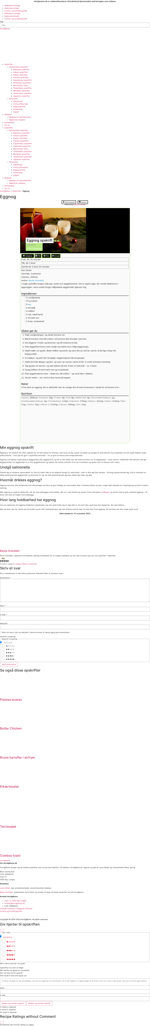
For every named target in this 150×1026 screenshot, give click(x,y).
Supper (16, 112)
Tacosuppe (8, 826)
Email (57, 256)
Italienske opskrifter (21, 69)
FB (39, 256)
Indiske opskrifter (20, 72)
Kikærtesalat (9, 786)
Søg (1, 21)
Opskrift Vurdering (7, 636)
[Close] (2, 930)
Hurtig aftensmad (20, 104)
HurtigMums (5, 29)
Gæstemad (17, 101)
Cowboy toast (10, 855)
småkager (105, 492)
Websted (3, 623)
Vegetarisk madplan (17, 120)
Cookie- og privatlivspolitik (15, 11)
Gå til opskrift (70, 202)
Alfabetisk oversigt (12, 5)
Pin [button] (47, 256)
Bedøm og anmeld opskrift (13, 1003)
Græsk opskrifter (20, 75)
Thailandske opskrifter (22, 88)
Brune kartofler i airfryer (17, 757)
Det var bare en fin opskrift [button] (11, 973)
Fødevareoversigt (11, 8)
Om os (7, 125)
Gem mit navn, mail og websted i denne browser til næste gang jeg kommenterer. (36, 632)
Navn (3, 606)
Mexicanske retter (20, 85)
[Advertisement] (75, 46)
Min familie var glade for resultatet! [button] (14, 970)
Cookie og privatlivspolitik (11, 911)
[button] (28, 245)
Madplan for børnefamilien (20, 117)
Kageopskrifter (19, 106)
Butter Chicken (11, 728)
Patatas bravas (11, 699)
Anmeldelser (9, 122)
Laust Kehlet (5, 888)
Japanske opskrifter (21, 96)
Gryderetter (18, 109)
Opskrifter (8, 64)
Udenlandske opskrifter (18, 67)
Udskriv (84, 202)
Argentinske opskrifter (22, 80)
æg (29, 304)
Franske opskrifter (20, 77)
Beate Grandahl (80, 204)
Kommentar (5, 578)
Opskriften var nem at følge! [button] (11, 968)
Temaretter (13, 99)
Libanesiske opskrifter (22, 93)
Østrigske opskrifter (21, 91)
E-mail (3, 615)
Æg (3, 558)
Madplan (8, 114)
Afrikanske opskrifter (22, 83)
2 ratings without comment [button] (25, 564)
